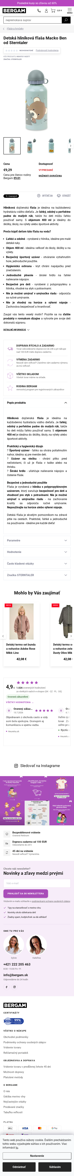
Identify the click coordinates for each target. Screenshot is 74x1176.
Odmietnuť (19, 1167)
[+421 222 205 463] (39, 10)
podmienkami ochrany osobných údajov (51, 901)
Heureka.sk (13, 731)
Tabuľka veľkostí (13, 1112)
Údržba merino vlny (14, 1096)
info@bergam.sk (15, 975)
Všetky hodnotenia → (20, 702)
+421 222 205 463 (16, 964)
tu (17, 1147)
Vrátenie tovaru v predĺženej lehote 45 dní (27, 1066)
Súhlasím (55, 1167)
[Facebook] (6, 987)
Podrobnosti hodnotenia (47, 50)
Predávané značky (13, 1107)
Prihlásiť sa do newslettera (26, 893)
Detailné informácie (14, 330)
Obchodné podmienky (15, 1037)
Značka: (12, 59)
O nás (6, 1091)
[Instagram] (14, 987)
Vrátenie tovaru (12, 1047)
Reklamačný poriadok (15, 1052)
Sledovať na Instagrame (40, 766)
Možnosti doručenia (50, 176)
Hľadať (66, 20)
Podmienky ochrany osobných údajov (24, 1042)
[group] (25, 635)
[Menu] (69, 10)
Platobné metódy (13, 1077)
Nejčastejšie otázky (14, 1101)
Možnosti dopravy (13, 1072)
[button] (21, 660)
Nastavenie (37, 1155)
